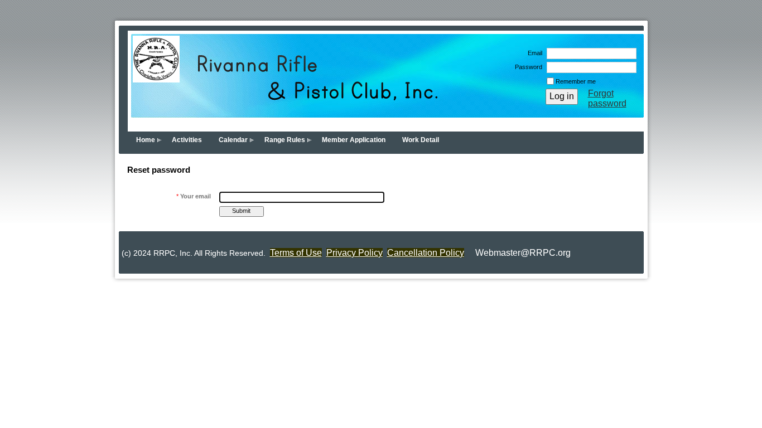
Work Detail (420, 140)
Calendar (233, 140)
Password (526, 67)
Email (533, 53)
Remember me (576, 81)
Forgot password (607, 98)
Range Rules (284, 140)
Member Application (353, 140)
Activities (187, 140)
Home (145, 140)
